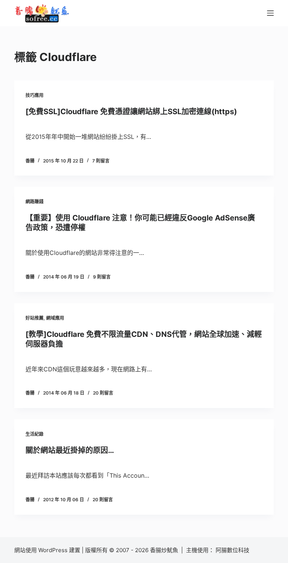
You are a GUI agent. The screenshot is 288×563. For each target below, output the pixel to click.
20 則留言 (103, 393)
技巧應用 (35, 95)
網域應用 (55, 318)
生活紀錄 (35, 434)
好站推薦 (35, 318)
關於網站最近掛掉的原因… (70, 450)
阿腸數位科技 (233, 550)
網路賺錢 (35, 201)
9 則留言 (102, 277)
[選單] (270, 13)
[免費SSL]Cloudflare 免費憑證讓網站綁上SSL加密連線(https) (131, 111)
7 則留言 (101, 161)
